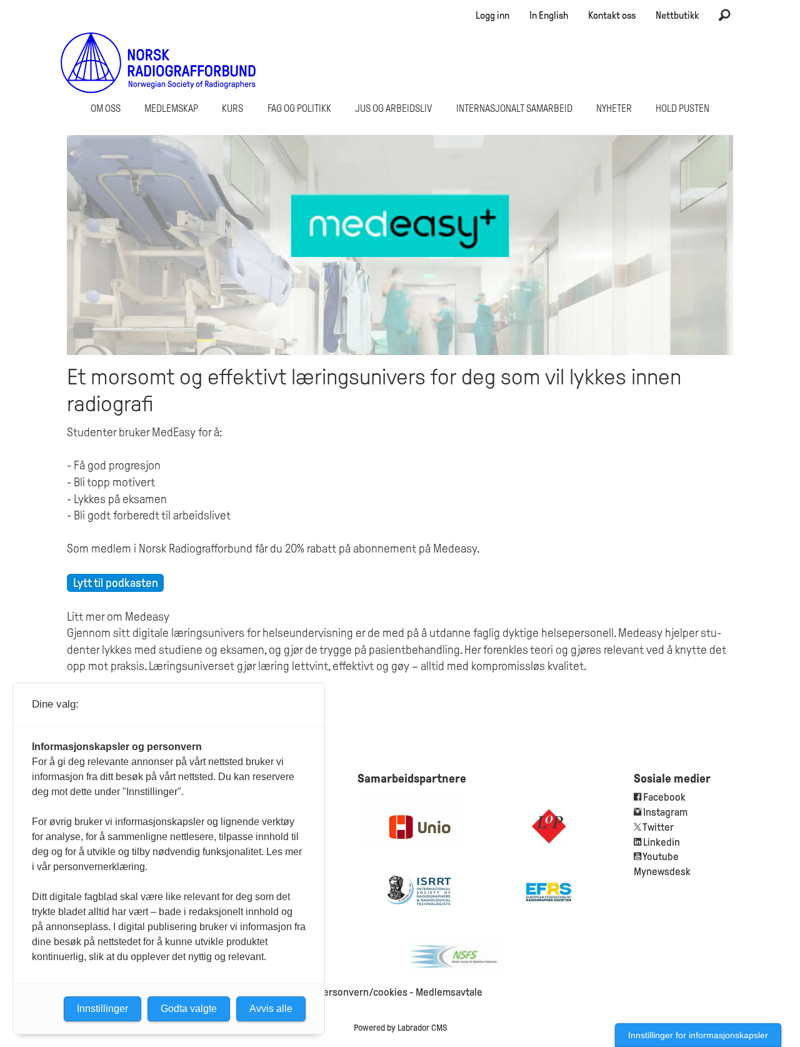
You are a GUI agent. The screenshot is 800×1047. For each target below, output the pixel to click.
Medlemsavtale (449, 992)
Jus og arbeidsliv (393, 108)
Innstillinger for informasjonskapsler (698, 1035)
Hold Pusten (682, 108)
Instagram (665, 812)
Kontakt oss (612, 15)
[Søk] (724, 15)
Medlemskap (171, 108)
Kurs (232, 108)
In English (548, 15)
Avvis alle (270, 1008)
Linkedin (661, 842)
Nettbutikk (677, 15)
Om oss (106, 108)
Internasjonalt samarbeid (514, 108)
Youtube (660, 857)
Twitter (658, 827)
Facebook (663, 797)
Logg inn (492, 15)
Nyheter (614, 108)
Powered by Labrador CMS (400, 1028)
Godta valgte (189, 1008)
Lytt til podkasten (115, 582)
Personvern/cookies (363, 992)
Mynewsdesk (662, 872)
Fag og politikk (299, 108)
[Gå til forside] (158, 62)
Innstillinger (102, 1008)
